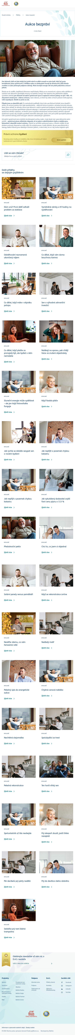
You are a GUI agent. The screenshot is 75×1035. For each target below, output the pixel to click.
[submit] (52, 963)
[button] (37, 1014)
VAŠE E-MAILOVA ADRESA (21, 963)
